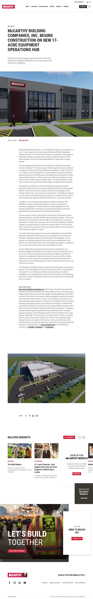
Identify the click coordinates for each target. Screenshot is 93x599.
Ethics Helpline (80, 583)
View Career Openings (17, 551)
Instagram (50, 327)
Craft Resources (79, 2)
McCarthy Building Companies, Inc (31, 289)
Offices (52, 6)
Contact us (77, 538)
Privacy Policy (12, 596)
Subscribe (76, 474)
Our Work (34, 6)
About (27, 6)
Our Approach (43, 6)
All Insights (69, 437)
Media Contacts (55, 583)
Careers (65, 6)
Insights (59, 6)
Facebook (38, 327)
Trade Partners (67, 583)
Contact (83, 6)
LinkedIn (31, 327)
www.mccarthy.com (48, 325)
